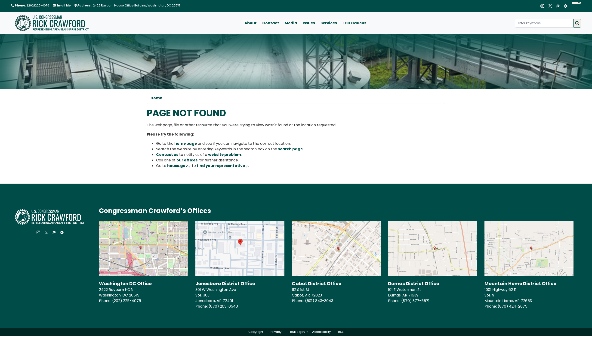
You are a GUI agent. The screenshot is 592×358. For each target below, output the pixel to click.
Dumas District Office (413, 283)
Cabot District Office (316, 283)
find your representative (221, 165)
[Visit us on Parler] (559, 6)
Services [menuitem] (329, 23)
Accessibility (321, 332)
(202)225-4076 (38, 5)
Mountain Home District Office (520, 283)
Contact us (167, 154)
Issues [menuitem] (309, 23)
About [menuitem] (250, 23)
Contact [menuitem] (270, 23)
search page (290, 149)
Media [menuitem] (291, 23)
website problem (224, 154)
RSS (341, 332)
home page (185, 143)
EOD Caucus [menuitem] (354, 23)
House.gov (297, 332)
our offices (186, 160)
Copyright (255, 332)
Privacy (276, 332)
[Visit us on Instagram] (543, 6)
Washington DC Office (125, 283)
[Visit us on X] (551, 6)
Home (156, 98)
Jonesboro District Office (225, 283)
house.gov (177, 165)
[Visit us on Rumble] (567, 6)
